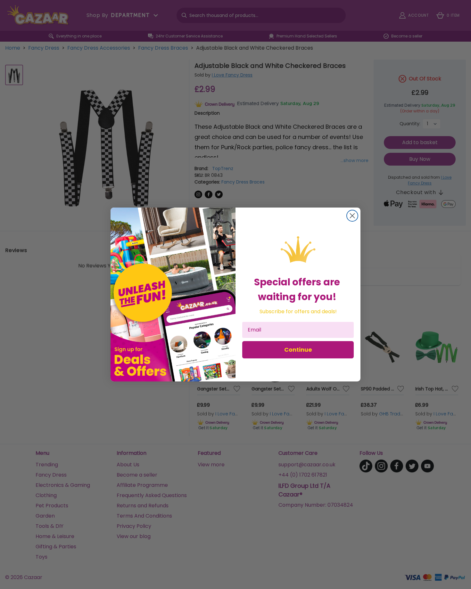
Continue (298, 350)
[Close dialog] (352, 215)
